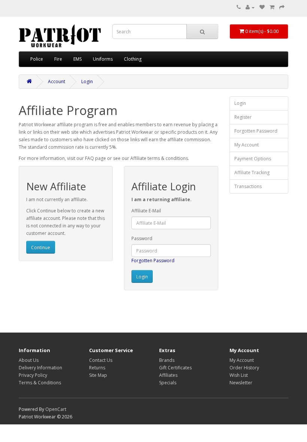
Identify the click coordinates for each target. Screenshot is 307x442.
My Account (246, 145)
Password (141, 238)
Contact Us (100, 360)
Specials (167, 382)
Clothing (133, 59)
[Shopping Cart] (272, 7)
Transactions (248, 186)
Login (87, 81)
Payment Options (252, 158)
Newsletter (241, 382)
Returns (97, 367)
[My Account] (250, 7)
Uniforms (103, 59)
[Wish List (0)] (262, 7)
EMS (77, 59)
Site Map (98, 375)
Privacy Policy (33, 375)
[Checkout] (282, 7)
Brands (166, 360)
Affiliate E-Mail (146, 211)
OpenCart (55, 409)
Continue (40, 247)
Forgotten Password (152, 260)
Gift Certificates (175, 367)
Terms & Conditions (40, 382)
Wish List (239, 375)
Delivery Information (40, 367)
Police (36, 59)
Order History (244, 367)
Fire (58, 59)
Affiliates (168, 375)
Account (56, 81)
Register (243, 117)
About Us (29, 360)
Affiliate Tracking (252, 172)
